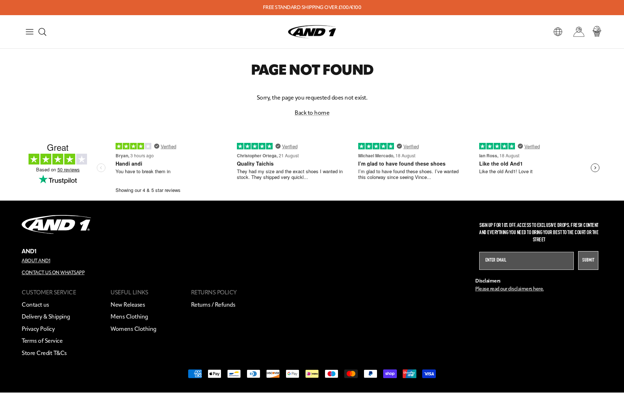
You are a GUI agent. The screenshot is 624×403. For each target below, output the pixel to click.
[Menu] (30, 32)
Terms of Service (42, 340)
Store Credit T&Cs (44, 353)
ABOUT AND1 (36, 260)
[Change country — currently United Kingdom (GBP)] (557, 31)
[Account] (577, 31)
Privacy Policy (38, 328)
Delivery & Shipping (46, 316)
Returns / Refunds (213, 304)
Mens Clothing (129, 316)
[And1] (312, 31)
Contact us (35, 304)
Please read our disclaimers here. (509, 289)
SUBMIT (588, 260)
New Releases (127, 304)
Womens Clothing (133, 328)
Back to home (312, 112)
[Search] (42, 31)
